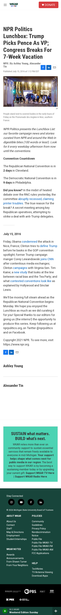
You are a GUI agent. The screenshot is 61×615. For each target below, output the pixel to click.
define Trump (48, 246)
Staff (9, 528)
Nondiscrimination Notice (41, 534)
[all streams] (56, 611)
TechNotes (37, 568)
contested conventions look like (30, 281)
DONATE (50, 4)
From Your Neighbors (17, 565)
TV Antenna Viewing (42, 572)
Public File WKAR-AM (42, 549)
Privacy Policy (39, 528)
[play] (5, 611)
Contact (11, 525)
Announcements (15, 558)
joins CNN (47, 259)
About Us (11, 521)
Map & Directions (15, 532)
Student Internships (17, 539)
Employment (13, 535)
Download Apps (40, 575)
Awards (10, 554)
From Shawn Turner (17, 561)
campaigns (20, 268)
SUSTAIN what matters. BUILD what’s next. (30, 436)
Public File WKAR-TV (42, 542)
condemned (29, 241)
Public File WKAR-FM (42, 546)
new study (20, 272)
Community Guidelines (38, 523)
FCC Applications (40, 553)
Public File (37, 539)
